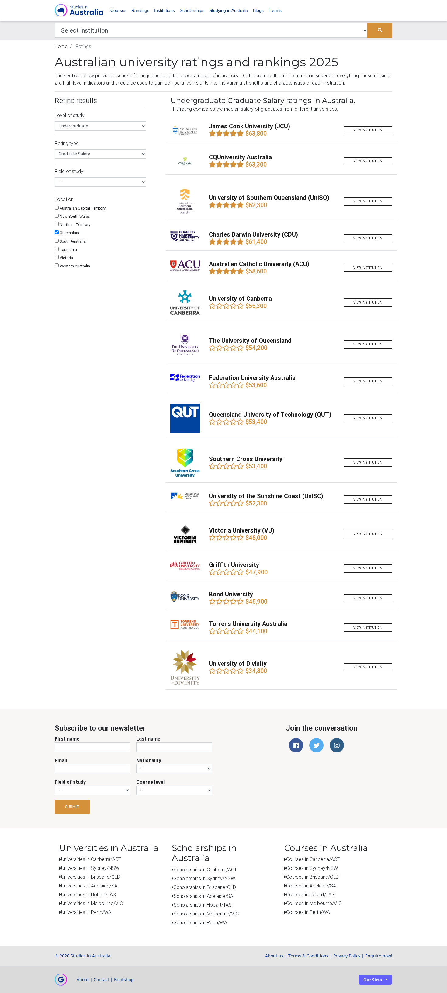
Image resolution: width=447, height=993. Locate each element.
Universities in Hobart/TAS (88, 894)
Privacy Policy (346, 956)
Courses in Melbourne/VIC (313, 903)
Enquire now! (378, 956)
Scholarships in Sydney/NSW (204, 878)
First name (67, 739)
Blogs (258, 10)
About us (274, 956)
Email (61, 760)
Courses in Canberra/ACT (313, 859)
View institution (367, 130)
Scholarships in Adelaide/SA (203, 896)
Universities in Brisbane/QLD (90, 877)
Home (61, 46)
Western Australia (74, 266)
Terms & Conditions (308, 956)
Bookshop (124, 979)
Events (275, 10)
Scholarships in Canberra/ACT (205, 869)
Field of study (70, 782)
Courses (118, 10)
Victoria (66, 257)
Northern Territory (74, 224)
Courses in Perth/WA (308, 912)
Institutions (164, 10)
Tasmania (68, 249)
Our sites (372, 979)
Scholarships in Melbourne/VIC (206, 914)
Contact (101, 979)
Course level (150, 782)
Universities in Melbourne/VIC (92, 903)
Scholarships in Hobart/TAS (203, 905)
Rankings (140, 10)
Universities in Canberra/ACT (91, 859)
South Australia (72, 241)
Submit (72, 806)
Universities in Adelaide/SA (89, 886)
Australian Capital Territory (82, 208)
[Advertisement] (100, 313)
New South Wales (74, 216)
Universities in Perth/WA (86, 912)
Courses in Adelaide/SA (311, 886)
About (83, 979)
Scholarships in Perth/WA (200, 922)
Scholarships (192, 10)
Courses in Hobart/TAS (310, 894)
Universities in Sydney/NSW (90, 868)
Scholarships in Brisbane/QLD (205, 887)
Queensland (70, 232)
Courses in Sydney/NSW (312, 868)
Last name (148, 739)
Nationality (148, 760)
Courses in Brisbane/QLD (312, 877)
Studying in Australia (228, 10)
